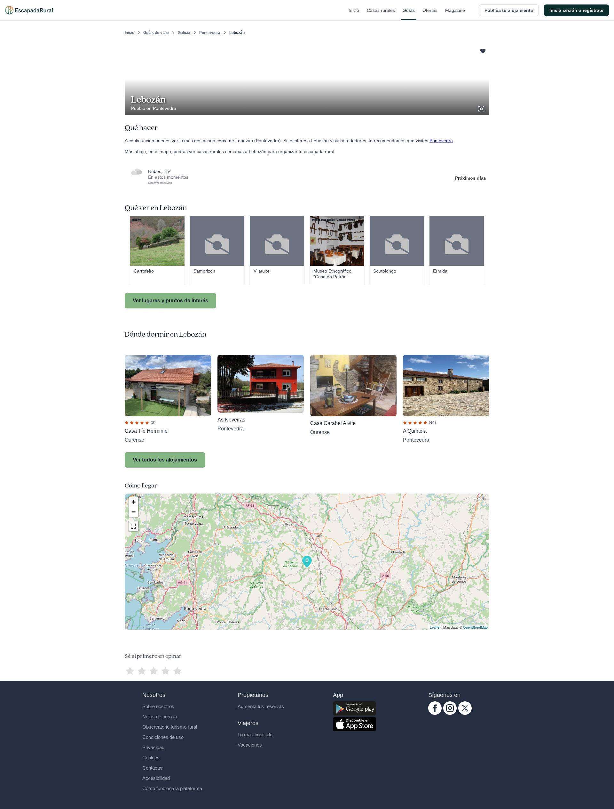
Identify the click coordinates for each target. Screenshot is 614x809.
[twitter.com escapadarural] (465, 713)
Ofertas (429, 10)
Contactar (152, 768)
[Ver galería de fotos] (482, 107)
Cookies (151, 757)
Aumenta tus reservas (261, 706)
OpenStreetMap (475, 627)
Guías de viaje (156, 32)
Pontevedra (209, 32)
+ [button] (133, 502)
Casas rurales (381, 10)
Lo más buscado (255, 734)
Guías (409, 10)
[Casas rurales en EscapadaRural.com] (29, 10)
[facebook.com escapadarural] (435, 713)
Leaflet (435, 627)
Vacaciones (250, 745)
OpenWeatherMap (160, 182)
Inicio (354, 10)
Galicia (184, 32)
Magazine (455, 10)
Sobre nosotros (158, 706)
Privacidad (153, 747)
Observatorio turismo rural (169, 727)
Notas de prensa (159, 716)
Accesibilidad (156, 778)
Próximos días (470, 178)
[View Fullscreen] (133, 526)
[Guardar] (482, 50)
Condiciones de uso (163, 737)
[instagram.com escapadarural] (450, 713)
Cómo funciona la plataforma (172, 788)
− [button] (133, 512)
